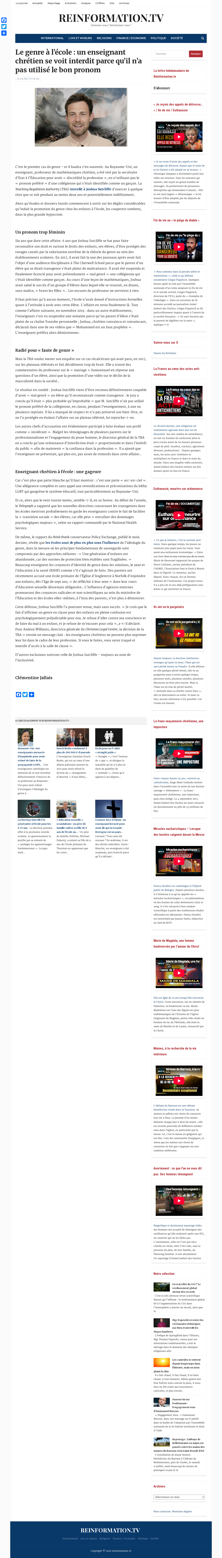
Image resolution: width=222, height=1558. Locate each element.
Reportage (54, 3)
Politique (158, 38)
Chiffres (100, 3)
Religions (104, 38)
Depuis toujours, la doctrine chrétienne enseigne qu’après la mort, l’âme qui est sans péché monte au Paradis (177, 662)
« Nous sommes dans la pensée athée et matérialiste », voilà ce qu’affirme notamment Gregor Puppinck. (177, 275)
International (52, 38)
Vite (112, 3)
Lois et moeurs (80, 38)
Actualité (37, 3)
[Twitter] (4, 26)
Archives (124, 3)
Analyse (86, 3)
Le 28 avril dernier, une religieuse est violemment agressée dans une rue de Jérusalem (175, 430)
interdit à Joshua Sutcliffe (90, 189)
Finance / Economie (131, 38)
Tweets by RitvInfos (165, 353)
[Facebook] (4, 20)
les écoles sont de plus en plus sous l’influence (82, 543)
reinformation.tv (111, 17)
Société (177, 38)
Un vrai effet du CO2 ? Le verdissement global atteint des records (186, 1288)
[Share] (4, 33)
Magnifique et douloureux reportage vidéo (178, 1225)
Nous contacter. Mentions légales (173, 1511)
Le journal (21, 3)
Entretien (70, 3)
